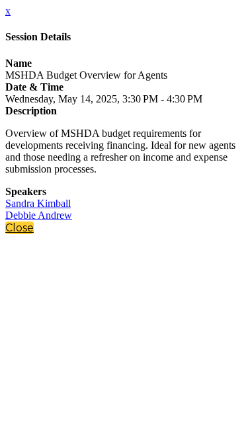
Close (19, 227)
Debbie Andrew (38, 215)
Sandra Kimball (38, 203)
